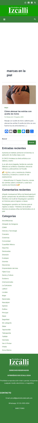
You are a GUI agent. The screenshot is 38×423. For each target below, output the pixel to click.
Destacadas (6, 251)
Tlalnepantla (6, 333)
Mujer (6, 107)
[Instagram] (32, 3)
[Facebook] (29, 3)
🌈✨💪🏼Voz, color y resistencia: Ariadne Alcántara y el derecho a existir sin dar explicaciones (16, 174)
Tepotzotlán (6, 330)
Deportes (5, 248)
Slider (4, 326)
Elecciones (6, 265)
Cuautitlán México (8, 244)
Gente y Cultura (7, 275)
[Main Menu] (4, 19)
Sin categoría (6, 323)
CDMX (4, 227)
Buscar (4, 139)
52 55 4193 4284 (23, 403)
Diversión (5, 255)
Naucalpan (6, 302)
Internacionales (7, 282)
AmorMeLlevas (7, 221)
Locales (5, 292)
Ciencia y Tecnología (9, 231)
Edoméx (5, 261)
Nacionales (6, 299)
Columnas (5, 238)
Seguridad (5, 319)
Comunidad (6, 241)
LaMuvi (4, 289)
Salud (4, 316)
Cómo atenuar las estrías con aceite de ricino (18, 112)
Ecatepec (5, 258)
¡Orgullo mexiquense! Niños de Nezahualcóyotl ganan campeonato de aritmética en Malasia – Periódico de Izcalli (18, 196)
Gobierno (5, 279)
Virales (4, 347)
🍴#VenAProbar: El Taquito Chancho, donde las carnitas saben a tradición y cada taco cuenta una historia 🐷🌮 (18, 182)
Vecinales (5, 340)
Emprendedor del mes (10, 268)
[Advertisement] (19, 42)
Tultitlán (5, 336)
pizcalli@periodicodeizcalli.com (21, 398)
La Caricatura (7, 285)
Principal (5, 313)
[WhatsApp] (25, 3)
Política (4, 309)
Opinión (5, 306)
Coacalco (5, 234)
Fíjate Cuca (6, 272)
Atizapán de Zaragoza (10, 224)
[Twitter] (35, 3)
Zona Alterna (6, 350)
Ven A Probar (7, 343)
